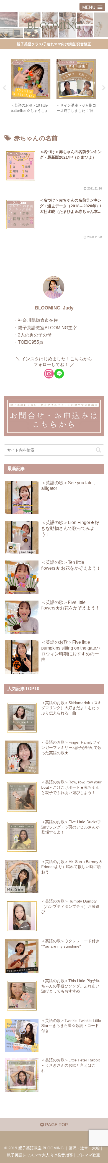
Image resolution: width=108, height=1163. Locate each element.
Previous (4, 88)
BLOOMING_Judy (54, 308)
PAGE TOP (56, 1124)
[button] (98, 450)
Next (104, 88)
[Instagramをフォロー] (49, 373)
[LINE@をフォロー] (59, 373)
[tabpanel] (30, 87)
